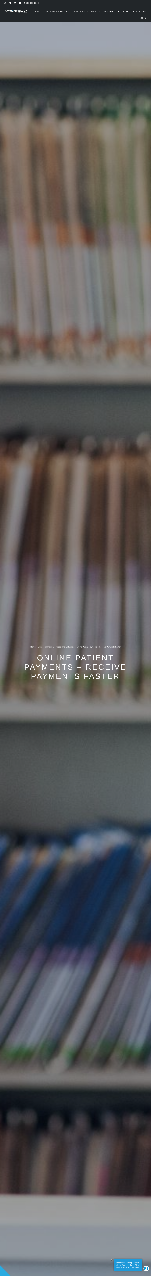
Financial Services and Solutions (59, 647)
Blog (40, 647)
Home (33, 647)
